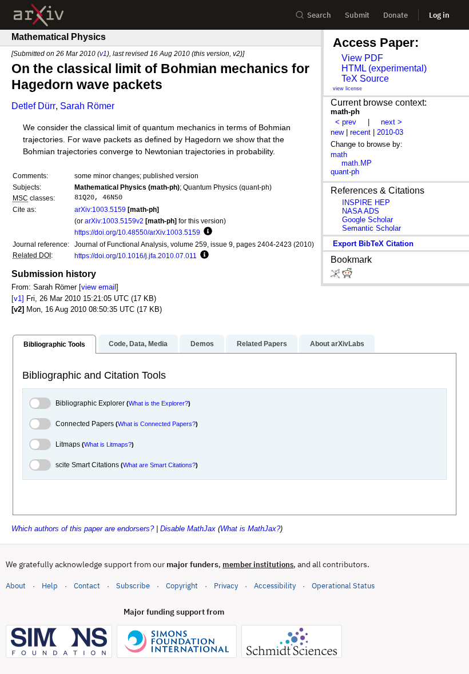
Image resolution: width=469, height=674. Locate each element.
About (16, 586)
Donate (395, 15)
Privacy (226, 586)
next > (391, 122)
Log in (439, 15)
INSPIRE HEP (366, 202)
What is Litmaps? (108, 444)
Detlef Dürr (33, 106)
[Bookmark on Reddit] (347, 275)
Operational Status (343, 585)
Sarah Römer (87, 106)
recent (360, 132)
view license (347, 88)
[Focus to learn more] (206, 232)
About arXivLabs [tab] (337, 344)
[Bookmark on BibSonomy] (336, 275)
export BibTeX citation (373, 243)
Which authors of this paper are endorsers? (82, 528)
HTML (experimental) (384, 68)
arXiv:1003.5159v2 (114, 220)
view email (98, 287)
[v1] (17, 298)
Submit (357, 15)
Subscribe (133, 586)
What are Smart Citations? (159, 465)
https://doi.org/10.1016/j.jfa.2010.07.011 (135, 255)
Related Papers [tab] (262, 344)
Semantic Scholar (371, 228)
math (339, 154)
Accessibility (275, 586)
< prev (345, 122)
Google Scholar (367, 219)
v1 (103, 53)
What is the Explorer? (158, 403)
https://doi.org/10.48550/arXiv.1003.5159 (137, 232)
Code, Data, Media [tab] (138, 344)
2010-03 (390, 132)
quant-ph (345, 171)
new (337, 132)
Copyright (182, 586)
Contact (87, 586)
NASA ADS (360, 211)
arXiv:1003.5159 (100, 209)
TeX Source (365, 78)
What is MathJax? (250, 528)
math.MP (356, 163)
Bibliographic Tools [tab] (54, 344)
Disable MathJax (188, 528)
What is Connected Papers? (157, 423)
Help (50, 586)
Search (319, 15)
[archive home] (38, 15)
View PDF (362, 58)
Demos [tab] (202, 344)
